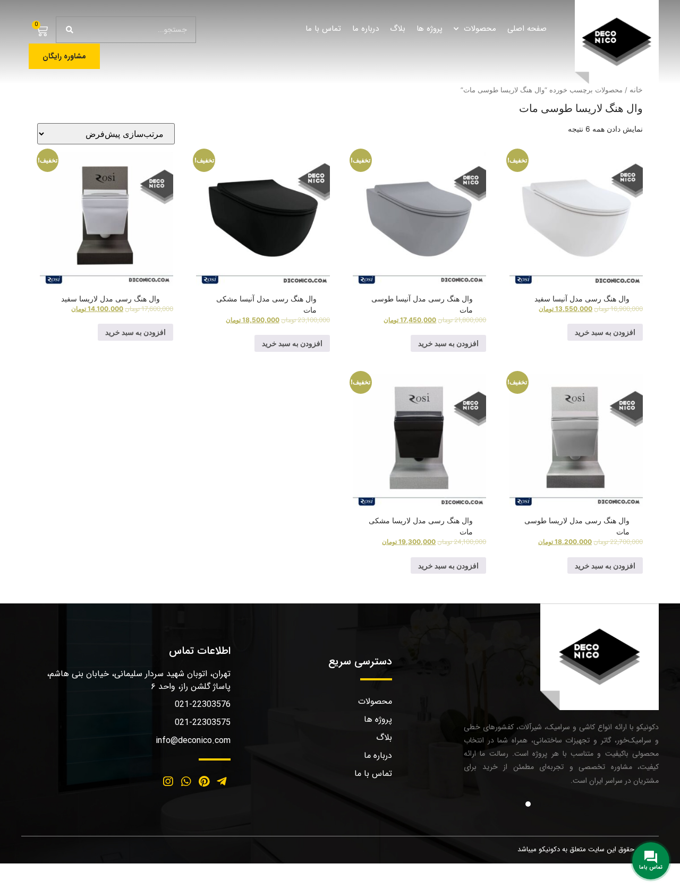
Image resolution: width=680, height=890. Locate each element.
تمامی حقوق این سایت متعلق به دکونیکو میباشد (585, 849)
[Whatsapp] (186, 782)
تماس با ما (323, 28)
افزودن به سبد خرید (605, 331)
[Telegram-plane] (221, 782)
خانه (636, 89)
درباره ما (365, 28)
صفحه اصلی (527, 28)
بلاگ (397, 28)
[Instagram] (168, 782)
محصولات (480, 28)
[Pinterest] (204, 782)
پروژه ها (429, 28)
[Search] (69, 29)
